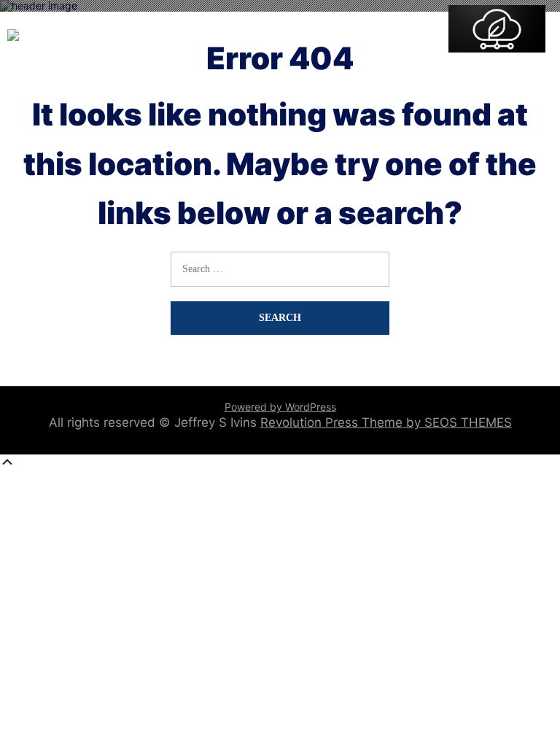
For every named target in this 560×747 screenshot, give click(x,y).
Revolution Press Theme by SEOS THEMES (386, 422)
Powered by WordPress (280, 406)
